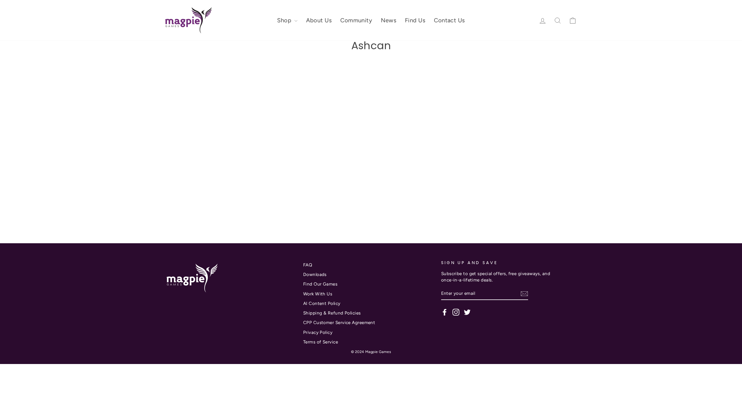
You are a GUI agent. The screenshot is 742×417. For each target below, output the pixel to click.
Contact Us (449, 20)
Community (356, 20)
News (388, 20)
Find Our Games (320, 284)
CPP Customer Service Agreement (339, 322)
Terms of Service (320, 342)
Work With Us (317, 294)
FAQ (307, 265)
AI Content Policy (322, 303)
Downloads (315, 274)
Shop (285, 20)
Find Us (415, 20)
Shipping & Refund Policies (332, 313)
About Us (319, 20)
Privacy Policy (317, 332)
